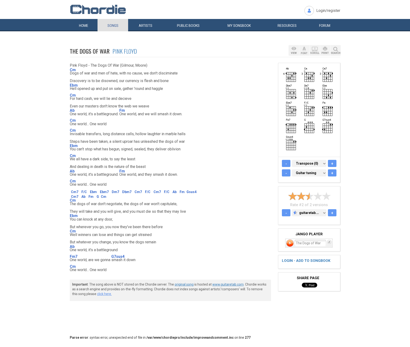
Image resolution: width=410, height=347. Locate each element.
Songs (112, 26)
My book (239, 26)
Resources (287, 26)
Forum (324, 26)
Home (83, 26)
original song (184, 284)
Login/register (328, 10)
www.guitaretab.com (228, 284)
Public (188, 26)
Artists (145, 26)
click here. (104, 294)
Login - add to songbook (306, 261)
